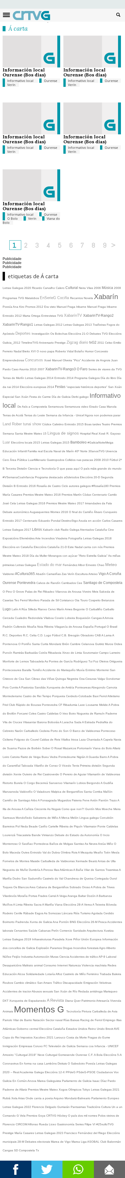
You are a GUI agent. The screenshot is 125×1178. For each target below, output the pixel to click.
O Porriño (25, 644)
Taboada (27, 765)
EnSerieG (48, 298)
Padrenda (22, 922)
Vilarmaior (90, 826)
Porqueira (59, 696)
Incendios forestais (86, 948)
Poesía (8, 306)
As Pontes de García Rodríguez (66, 661)
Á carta (18, 28)
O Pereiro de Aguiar (73, 774)
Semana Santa (13, 433)
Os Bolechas (59, 333)
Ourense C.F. (85, 1054)
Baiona (42, 722)
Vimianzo (48, 835)
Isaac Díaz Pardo (104, 1080)
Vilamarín (70, 783)
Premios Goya (36, 1115)
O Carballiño (94, 609)
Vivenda (115, 1000)
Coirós (43, 652)
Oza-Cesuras (88, 678)
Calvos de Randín (48, 583)
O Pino (8, 591)
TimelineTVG (30, 342)
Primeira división (91, 765)
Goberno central (28, 1028)
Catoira (15, 757)
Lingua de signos (63, 433)
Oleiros (104, 661)
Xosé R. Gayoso (110, 433)
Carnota (111, 687)
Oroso (86, 887)
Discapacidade (73, 982)
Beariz (93, 861)
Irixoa (75, 739)
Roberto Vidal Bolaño (70, 351)
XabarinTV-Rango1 (18, 325)
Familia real (36, 451)
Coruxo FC (40, 1046)
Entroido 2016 (27, 486)
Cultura (106, 1107)
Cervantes (21, 930)
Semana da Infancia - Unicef (65, 415)
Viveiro (87, 591)
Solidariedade (35, 974)
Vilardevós (10, 895)
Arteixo (93, 574)
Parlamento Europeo (105, 1098)
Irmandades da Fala (98, 503)
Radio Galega (70, 529)
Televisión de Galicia (62, 1046)
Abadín (41, 574)
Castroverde (51, 774)
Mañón (107, 791)
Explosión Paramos (49, 948)
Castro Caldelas (48, 713)
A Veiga (62, 895)
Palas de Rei (34, 591)
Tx (37, 1150)
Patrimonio (88, 1000)
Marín (61, 609)
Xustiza (109, 930)
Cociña (63, 298)
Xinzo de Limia (72, 652)
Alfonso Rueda (38, 1124)
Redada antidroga (90, 991)
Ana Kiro (19, 306)
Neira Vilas (86, 288)
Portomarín (85, 748)
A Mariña (48, 904)
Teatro (106, 424)
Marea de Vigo (61, 1141)
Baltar (82, 895)
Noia (40, 626)
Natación (39, 1020)
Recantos (77, 298)
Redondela (36, 618)
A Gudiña (107, 783)
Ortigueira (115, 661)
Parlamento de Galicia (77, 1080)
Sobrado (75, 887)
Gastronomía (66, 1124)
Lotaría (50, 974)
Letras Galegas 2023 (49, 1133)
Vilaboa (49, 618)
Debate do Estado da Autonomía (77, 835)
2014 (16, 387)
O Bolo (13, 218)
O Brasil (112, 626)
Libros (37, 529)
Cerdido (108, 913)
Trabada (106, 974)
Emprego (109, 1020)
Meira (117, 809)
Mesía (115, 852)
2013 (89, 324)
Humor (89, 351)
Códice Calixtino (53, 424)
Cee (80, 583)
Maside (35, 861)
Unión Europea (91, 939)
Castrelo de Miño (75, 974)
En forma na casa (31, 1063)
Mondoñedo (24, 817)
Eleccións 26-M (87, 922)
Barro (104, 757)
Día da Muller (39, 555)
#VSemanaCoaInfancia (19, 477)
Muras (54, 956)
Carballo (108, 609)
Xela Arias (18, 1098)
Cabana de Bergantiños (52, 887)
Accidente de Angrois (96, 360)
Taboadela (37, 661)
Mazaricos (70, 748)
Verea (88, 904)
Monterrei (103, 670)
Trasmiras (112, 869)
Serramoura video (77, 406)
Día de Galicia (62, 396)
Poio (6, 687)
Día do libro (109, 378)
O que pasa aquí (69, 468)
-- (11, 1072)
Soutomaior (91, 652)
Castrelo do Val (53, 878)
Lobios (82, 783)
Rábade (29, 913)
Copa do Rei (11, 1037)
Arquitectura (95, 930)
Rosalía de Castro (49, 486)
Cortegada (102, 878)
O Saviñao (26, 843)
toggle (6, 15)
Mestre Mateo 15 (35, 433)
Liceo (53, 1124)
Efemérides (27, 538)
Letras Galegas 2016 (31, 503)
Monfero (34, 600)
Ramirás (19, 652)
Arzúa (102, 843)
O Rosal (57, 748)
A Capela (107, 739)
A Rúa (23, 609)
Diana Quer (73, 1000)
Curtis (45, 644)
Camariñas (54, 574)
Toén (107, 852)
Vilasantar (30, 722)
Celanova (88, 644)
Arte (38, 538)
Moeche (107, 809)
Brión (66, 644)
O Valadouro (42, 791)
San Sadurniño (32, 878)
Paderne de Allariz (15, 1089)
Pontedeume (67, 757)
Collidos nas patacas (79, 459)
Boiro (73, 713)
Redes (112, 965)
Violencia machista (95, 965)
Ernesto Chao (95, 565)
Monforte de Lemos (16, 661)
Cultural (72, 288)
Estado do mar (50, 565)
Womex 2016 (59, 512)
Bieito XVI (29, 351)
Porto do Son (60, 730)
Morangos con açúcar (63, 555)
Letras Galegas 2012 (48, 324)
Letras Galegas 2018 (97, 538)
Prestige (9, 1133)
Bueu (46, 757)
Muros (109, 644)
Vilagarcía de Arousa (68, 626)
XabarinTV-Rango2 (98, 316)
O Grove (19, 591)
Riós (77, 913)
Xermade (82, 861)
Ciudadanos (105, 1072)
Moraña (22, 895)
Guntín (90, 809)
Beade (34, 826)
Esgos (39, 913)
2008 (98, 459)
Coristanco (67, 600)
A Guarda (93, 757)
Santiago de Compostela (102, 583)
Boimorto (9, 922)
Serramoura (56, 406)
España (88, 626)
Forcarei (23, 713)
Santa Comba (93, 791)
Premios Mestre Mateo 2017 (65, 503)
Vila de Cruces (13, 722)
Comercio (66, 930)
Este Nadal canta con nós (85, 547)
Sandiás (41, 687)
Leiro (6, 757)
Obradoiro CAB (91, 635)
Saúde (33, 930)
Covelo (60, 618)
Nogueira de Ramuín (91, 713)
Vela (23, 1115)
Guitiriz (100, 644)
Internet (63, 965)
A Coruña (113, 574)
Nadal (18, 351)
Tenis (76, 765)
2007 (41, 369)
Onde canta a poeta (39, 1098)
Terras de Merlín (14, 378)
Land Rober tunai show (22, 424)
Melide (103, 704)
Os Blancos (21, 887)
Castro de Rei (32, 696)
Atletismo (114, 696)
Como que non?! (73, 809)
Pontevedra (26, 583)
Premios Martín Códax (77, 494)
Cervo (52, 609)
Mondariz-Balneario (78, 1098)
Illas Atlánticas (63, 869)
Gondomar (113, 678)
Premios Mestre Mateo (43, 1089)
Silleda (33, 609)
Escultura (81, 574)
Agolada (97, 913)
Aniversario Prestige (53, 342)
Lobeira (70, 618)
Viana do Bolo (102, 748)
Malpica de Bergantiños (67, 791)
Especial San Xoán (16, 396)
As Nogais (54, 809)
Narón (19, 730)
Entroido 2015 (75, 424)
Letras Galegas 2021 (105, 1089)
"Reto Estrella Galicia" (93, 555)
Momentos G (40, 1009)
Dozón (91, 895)
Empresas (26, 1046)
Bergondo (94, 783)
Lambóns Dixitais (56, 1063)
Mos (98, 809)
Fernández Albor (74, 565)
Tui (90, 661)
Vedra (54, 757)
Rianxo (43, 609)
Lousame (92, 704)
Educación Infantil (15, 451)
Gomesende (67, 1054)
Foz (96, 661)
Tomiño (37, 670)
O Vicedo (65, 765)
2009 (117, 288)
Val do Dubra (51, 852)
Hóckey (62, 1115)
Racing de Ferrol (91, 1020)
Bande (37, 835)
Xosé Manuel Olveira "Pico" (63, 360)
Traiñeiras (100, 324)
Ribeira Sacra (33, 904)
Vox (116, 1072)
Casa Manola (108, 406)
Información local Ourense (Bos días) (24, 72)
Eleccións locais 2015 (26, 442)
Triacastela (24, 835)
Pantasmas (79, 1107)
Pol (18, 826)
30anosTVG (97, 451)
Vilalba (66, 739)
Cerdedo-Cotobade (79, 696)
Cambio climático (25, 982)
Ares (32, 887)
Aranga (72, 895)
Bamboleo (79, 442)
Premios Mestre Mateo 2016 (42, 494)
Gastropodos (56, 459)
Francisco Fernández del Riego (85, 1133)
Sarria (36, 644)
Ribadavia (55, 652)
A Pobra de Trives (103, 887)
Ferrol (24, 600)
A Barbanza (104, 895)
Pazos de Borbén (30, 748)
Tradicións (94, 1107)
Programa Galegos (87, 378)
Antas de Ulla (107, 861)
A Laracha (67, 722)
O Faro (82, 369)
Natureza (75, 965)
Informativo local (20, 80)
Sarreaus (9, 817)
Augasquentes (40, 512)
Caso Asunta (21, 369)
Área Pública (19, 459)
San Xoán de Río (66, 991)
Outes (25, 852)
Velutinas (105, 982)
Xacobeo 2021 (43, 1037)
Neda (25, 826)
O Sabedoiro (77, 1063)
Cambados (69, 583)
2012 (40, 306)
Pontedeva (41, 843)
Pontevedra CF (52, 704)
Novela (89, 298)
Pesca (102, 922)
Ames (69, 609)
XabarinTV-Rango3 (61, 369)
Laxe (82, 704)
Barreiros (9, 826)
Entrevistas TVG (52, 315)
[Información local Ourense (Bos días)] (31, 66)
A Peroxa (47, 869)
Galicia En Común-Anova (20, 1080)
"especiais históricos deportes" (87, 387)
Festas (60, 387)
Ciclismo (8, 739)
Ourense (50, 80)
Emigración (91, 982)
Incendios (49, 538)
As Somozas (53, 913)
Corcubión (106, 817)
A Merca (64, 817)
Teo (17, 600)
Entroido (36, 852)
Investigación (41, 333)
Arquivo (59, 1098)
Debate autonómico (16, 512)
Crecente (40, 809)
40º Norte (81, 451)
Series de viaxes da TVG (105, 369)
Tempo (47, 696)
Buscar (118, 14)
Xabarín (106, 297)
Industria (27, 956)
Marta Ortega (32, 315)
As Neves (91, 843)
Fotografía (75, 538)
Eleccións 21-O (79, 333)
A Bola (98, 1054)
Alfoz (59, 974)
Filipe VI (90, 1124)
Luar (7, 442)
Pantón (104, 800)
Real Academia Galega (29, 1072)
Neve (41, 1054)
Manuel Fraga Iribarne (72, 306)
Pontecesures (12, 670)
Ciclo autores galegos (77, 486)
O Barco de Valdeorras (85, 730)
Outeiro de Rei (32, 774)
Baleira (116, 974)
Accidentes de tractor (17, 991)
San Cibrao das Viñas (40, 678)
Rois (75, 852)
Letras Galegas (74, 324)
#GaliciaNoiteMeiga (100, 442)
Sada (78, 722)
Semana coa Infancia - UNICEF (97, 1046)
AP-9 (102, 956)
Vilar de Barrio (23, 1020)
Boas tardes (93, 424)
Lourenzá (9, 835)
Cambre (75, 644)
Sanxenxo (56, 783)
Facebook (15, 1169)
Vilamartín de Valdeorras (103, 774)
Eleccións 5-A (112, 1054)
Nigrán (81, 757)
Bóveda (111, 904)
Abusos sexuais (43, 991)
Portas (33, 895)
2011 (101, 342)
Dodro (17, 878)
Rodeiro (8, 913)
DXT (6, 1000)
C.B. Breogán (71, 635)
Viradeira (62, 538)
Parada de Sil (50, 600)
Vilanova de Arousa (68, 591)
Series (80, 1124)
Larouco (60, 1037)
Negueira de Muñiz (16, 869)
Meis (95, 591)
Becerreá (42, 783)
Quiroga (61, 678)
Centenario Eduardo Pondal (42, 520)
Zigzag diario (78, 342)
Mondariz (55, 644)
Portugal (100, 626)
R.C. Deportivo (13, 635)
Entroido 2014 (64, 378)
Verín (11, 85)
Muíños (8, 904)
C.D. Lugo (45, 635)
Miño (110, 843)
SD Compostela (25, 1150)
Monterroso (11, 843)
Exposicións (11, 538)
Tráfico (58, 982)
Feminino (93, 974)
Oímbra (66, 852)
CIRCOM (22, 1124)
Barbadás (32, 652)
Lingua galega (89, 817)
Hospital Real (89, 433)
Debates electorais (38, 1141)
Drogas (68, 948)
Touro (84, 600)
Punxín (8, 652)
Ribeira (49, 626)
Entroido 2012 (13, 315)
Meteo (111, 564)
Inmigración (11, 1046)
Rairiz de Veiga (31, 757)
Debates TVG (99, 333)
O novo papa (46, 351)
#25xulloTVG (105, 1124)
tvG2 (93, 342)
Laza (83, 739)
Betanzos (107, 600)
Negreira (73, 678)
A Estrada (89, 722)
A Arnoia (107, 618)
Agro (102, 948)
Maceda (15, 852)
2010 (34, 369)
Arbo (34, 800)
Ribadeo (49, 591)
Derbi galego (81, 396)
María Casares (25, 1133)
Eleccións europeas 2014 (37, 387)
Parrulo (8, 1020)
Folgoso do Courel (27, 739)
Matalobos (32, 298)
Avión (94, 800)
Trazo (113, 800)
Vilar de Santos (95, 869)
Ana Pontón (61, 922)
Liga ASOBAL (90, 1141)
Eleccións (46, 1028)
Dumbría (35, 869)
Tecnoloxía (74, 1011)
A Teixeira (99, 904)
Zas (64, 574)
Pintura (87, 1011)
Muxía (80, 670)
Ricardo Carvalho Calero (48, 288)
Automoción (41, 956)
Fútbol (56, 635)
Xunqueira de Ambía (61, 687)
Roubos (8, 982)
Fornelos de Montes (16, 861)
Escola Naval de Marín (59, 451)
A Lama (106, 635)
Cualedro (21, 618)
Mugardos (65, 800)
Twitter (47, 1169)
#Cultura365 (25, 574)
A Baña (78, 869)
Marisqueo (110, 991)
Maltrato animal (33, 965)
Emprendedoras (14, 360)
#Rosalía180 (101, 486)
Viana (59, 904)
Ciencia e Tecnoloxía (42, 468)
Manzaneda (11, 791)
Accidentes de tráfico (84, 956)
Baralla (27, 670)
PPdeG (71, 1072)
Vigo (102, 574)
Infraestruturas (42, 939)
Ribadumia (70, 704)
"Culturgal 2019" (26, 1054)
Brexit (110, 1028)
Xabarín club (52, 529)
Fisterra (77, 800)
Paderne (111, 713)
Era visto (50, 306)
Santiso (79, 843)
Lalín (15, 609)
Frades (43, 895)
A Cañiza (28, 809)
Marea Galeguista (49, 1080)
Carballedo (31, 730)
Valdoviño (26, 791)
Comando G (11, 1115)
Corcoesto (101, 351)
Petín (55, 930)
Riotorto (8, 783)
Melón (74, 817)
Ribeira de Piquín (71, 826)
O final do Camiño (81, 512)
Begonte (79, 609)
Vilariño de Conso (46, 765)
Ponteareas (83, 687)
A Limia (18, 904)
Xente (17, 774)
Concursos (34, 360)
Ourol (113, 878)
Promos (30, 306)
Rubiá (7, 1098)
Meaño (99, 852)
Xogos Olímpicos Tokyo (75, 1089)
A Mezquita (86, 852)
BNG (73, 922)
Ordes (118, 644)
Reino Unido (97, 1028)
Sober (46, 748)
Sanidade (80, 930)
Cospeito (95, 600)
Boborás (54, 722)
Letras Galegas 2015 (55, 442)
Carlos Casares (112, 520)
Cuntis (14, 687)
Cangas (96, 618)
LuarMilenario (37, 459)
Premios (116, 424)
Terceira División (17, 468)
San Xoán (115, 387)
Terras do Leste (35, 415)
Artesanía (103, 1000)
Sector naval (54, 1020)
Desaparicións (12, 965)
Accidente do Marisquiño (59, 670)
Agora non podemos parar (102, 415)
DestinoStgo (69, 520)
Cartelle (53, 826)
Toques (8, 887)
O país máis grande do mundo (101, 468)
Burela (19, 783)
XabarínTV (73, 315)
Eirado (94, 406)
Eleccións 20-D (90, 477)
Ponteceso (108, 730)
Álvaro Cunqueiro (105, 512)
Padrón (8, 626)
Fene (86, 800)
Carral (52, 895)
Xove (69, 939)
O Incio (105, 835)
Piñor (77, 939)
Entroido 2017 (13, 520)
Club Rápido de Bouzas (25, 704)
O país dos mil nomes (83, 1115)
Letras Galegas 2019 (17, 939)
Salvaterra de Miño (46, 817)
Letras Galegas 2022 (17, 1107)
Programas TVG (14, 298)
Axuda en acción (90, 520)
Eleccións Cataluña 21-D (51, 547)
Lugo (7, 609)
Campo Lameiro (109, 652)
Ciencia (64, 956)
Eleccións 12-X (55, 1072)
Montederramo (13, 696)
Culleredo (20, 626)
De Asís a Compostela (32, 406)
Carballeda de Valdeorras (58, 861)
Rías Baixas (71, 1020)
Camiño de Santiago (17, 800)
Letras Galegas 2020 (17, 288)
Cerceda (9, 618)
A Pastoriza (27, 687)
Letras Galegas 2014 (39, 378)
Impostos (26, 1037)
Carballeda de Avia (104, 1011)
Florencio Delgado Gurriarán (51, 1107)
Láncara (68, 913)
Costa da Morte (77, 1037)
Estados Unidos (77, 1028)
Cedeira (45, 730)
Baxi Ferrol (100, 696)
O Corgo (30, 783)
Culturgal (51, 1054)
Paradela (58, 939)
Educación (10, 974)
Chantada (94, 739)
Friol (6, 704)
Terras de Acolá (13, 415)
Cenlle (18, 913)
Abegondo (98, 687)
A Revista (56, 1000)
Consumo (50, 965)
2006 (98, 288)
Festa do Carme (40, 396)
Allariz (116, 748)
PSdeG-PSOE (86, 1072)
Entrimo (91, 670)
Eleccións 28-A (73, 904)
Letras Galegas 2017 (17, 529)
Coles (33, 713)
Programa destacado (49, 477)
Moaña (32, 626)
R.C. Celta (30, 635)
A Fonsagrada (48, 800)
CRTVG (34, 17)
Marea (76, 1141)
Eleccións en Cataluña (18, 547)
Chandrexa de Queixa (79, 878)
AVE (116, 1028)
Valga (101, 678)
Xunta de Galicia (41, 922)
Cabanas (44, 930)
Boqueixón (83, 618)
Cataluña (59, 1028)
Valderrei (9, 574)
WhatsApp (78, 1169)
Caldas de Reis (50, 739)
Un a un (117, 1107)
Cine (111, 529)
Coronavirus (11, 1063)
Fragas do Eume (99, 1037)
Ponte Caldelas (107, 826)
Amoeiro (9, 1054)
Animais (8, 1011)
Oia (77, 600)
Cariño (43, 826)
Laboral (111, 956)
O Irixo (64, 713)
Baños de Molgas (61, 843)
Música (108, 288)
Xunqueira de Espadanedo (28, 1000)
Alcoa (21, 974)
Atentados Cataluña (94, 529)
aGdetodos (72, 477)
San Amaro (45, 982)
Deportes (23, 333)
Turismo (85, 913)
